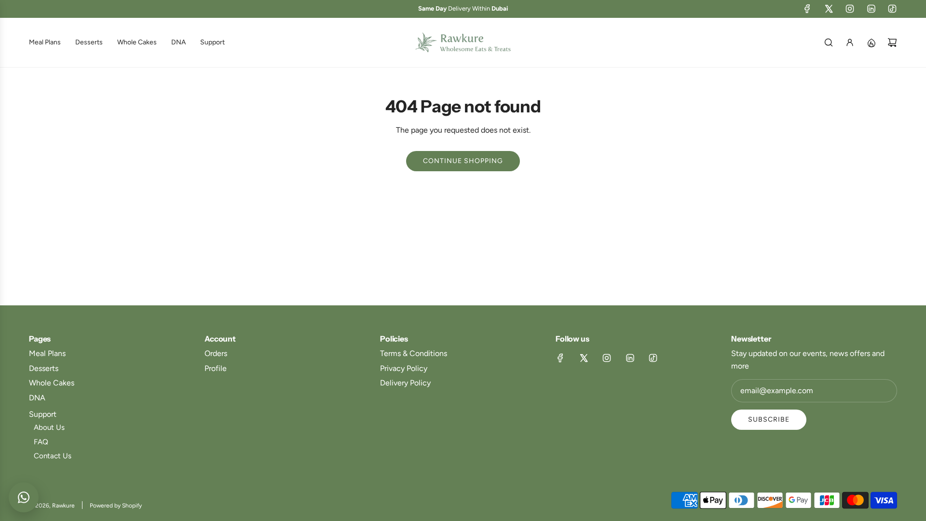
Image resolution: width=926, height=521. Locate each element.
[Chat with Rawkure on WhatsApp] (24, 497)
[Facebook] (807, 9)
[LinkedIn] (871, 9)
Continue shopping (463, 161)
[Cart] (892, 42)
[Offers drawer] (871, 42)
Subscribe (769, 419)
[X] (828, 9)
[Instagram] (849, 9)
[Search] (828, 42)
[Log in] (849, 42)
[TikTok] (892, 9)
